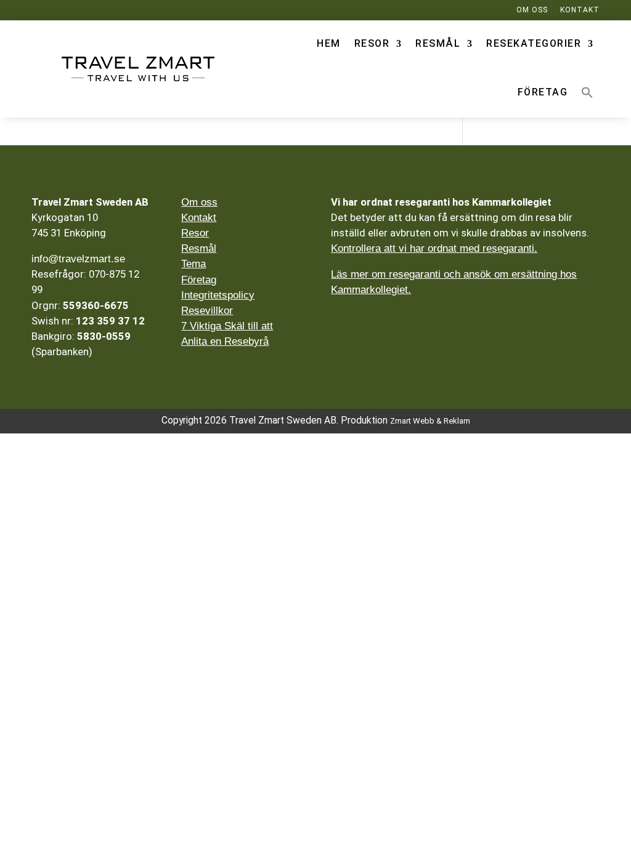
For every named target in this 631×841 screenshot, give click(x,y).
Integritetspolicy (217, 295)
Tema (193, 264)
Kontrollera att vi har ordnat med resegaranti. (434, 248)
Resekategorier (533, 43)
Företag (543, 92)
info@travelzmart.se (78, 259)
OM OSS (532, 10)
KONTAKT (580, 10)
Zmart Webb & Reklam (430, 420)
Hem (329, 43)
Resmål (437, 43)
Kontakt (198, 217)
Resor (372, 43)
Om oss (199, 202)
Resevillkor (207, 310)
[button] (587, 92)
